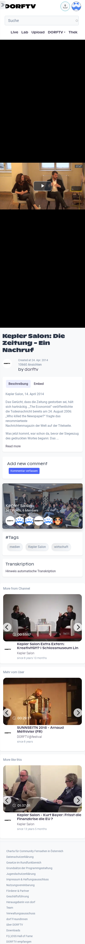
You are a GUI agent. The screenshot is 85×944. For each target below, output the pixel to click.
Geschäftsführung (17, 896)
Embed (39, 384)
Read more (13, 446)
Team (9, 907)
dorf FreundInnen (17, 919)
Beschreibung (18, 384)
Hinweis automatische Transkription (31, 571)
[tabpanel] (42, 420)
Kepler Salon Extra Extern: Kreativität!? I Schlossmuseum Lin (47, 646)
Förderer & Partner (17, 891)
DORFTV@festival (29, 737)
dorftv (31, 369)
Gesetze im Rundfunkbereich (23, 862)
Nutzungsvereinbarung (20, 885)
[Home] (31, 6)
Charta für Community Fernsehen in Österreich (34, 851)
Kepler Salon (19, 505)
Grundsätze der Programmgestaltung (29, 868)
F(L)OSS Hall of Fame (19, 936)
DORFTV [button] (55, 32)
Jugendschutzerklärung (21, 874)
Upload (38, 32)
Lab (24, 32)
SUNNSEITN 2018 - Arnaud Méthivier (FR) (40, 730)
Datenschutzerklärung (20, 857)
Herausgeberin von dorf (20, 902)
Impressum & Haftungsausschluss (27, 879)
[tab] (18, 384)
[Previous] (7, 627)
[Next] (78, 627)
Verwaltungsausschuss (20, 913)
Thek (73, 32)
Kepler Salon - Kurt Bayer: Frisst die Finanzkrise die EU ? (49, 817)
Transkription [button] (20, 564)
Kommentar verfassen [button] (24, 470)
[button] (65, 6)
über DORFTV (14, 924)
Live (14, 32)
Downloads (13, 930)
